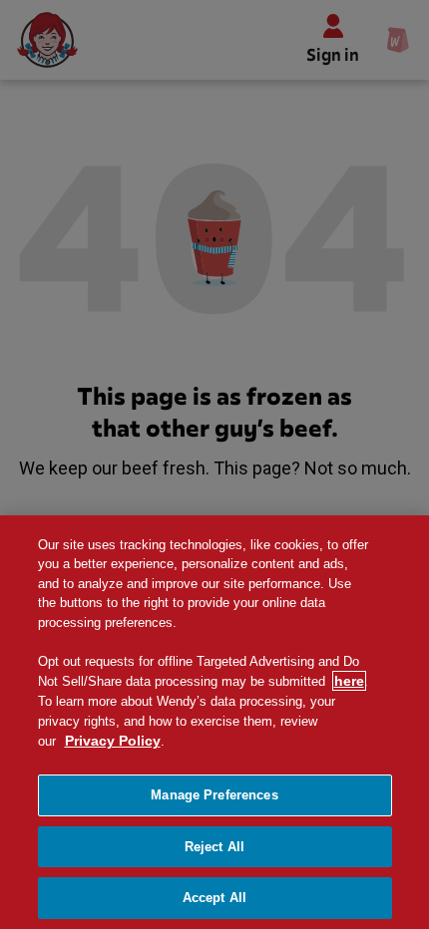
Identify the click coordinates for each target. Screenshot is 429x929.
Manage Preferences (214, 794)
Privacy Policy (113, 741)
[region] (214, 722)
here (349, 681)
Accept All (214, 897)
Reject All (214, 846)
